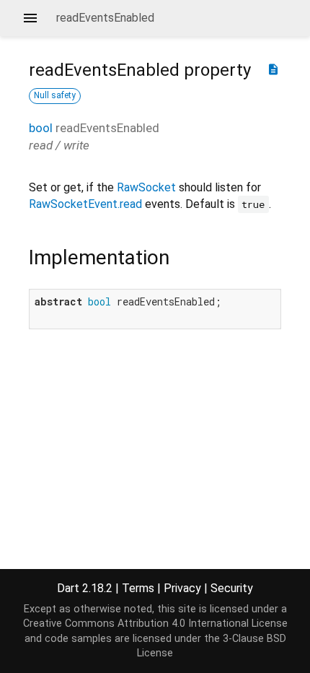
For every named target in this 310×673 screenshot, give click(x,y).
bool (41, 128)
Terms (138, 588)
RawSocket (146, 187)
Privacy (182, 588)
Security (232, 588)
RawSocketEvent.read (85, 204)
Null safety (55, 95)
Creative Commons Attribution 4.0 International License (155, 623)
